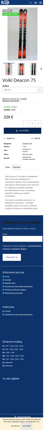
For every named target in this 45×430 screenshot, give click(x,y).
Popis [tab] (7, 167)
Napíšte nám (10, 283)
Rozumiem (26, 426)
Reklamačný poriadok (14, 293)
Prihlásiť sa (12, 257)
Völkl (13, 110)
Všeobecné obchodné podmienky (18, 286)
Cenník (7, 311)
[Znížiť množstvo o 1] (26, 123)
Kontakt (8, 280)
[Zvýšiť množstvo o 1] (38, 123)
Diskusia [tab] (16, 167)
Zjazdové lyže (27, 144)
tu (19, 426)
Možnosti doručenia (10, 101)
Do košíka (24, 131)
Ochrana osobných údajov (15, 290)
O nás (7, 276)
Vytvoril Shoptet (24, 417)
